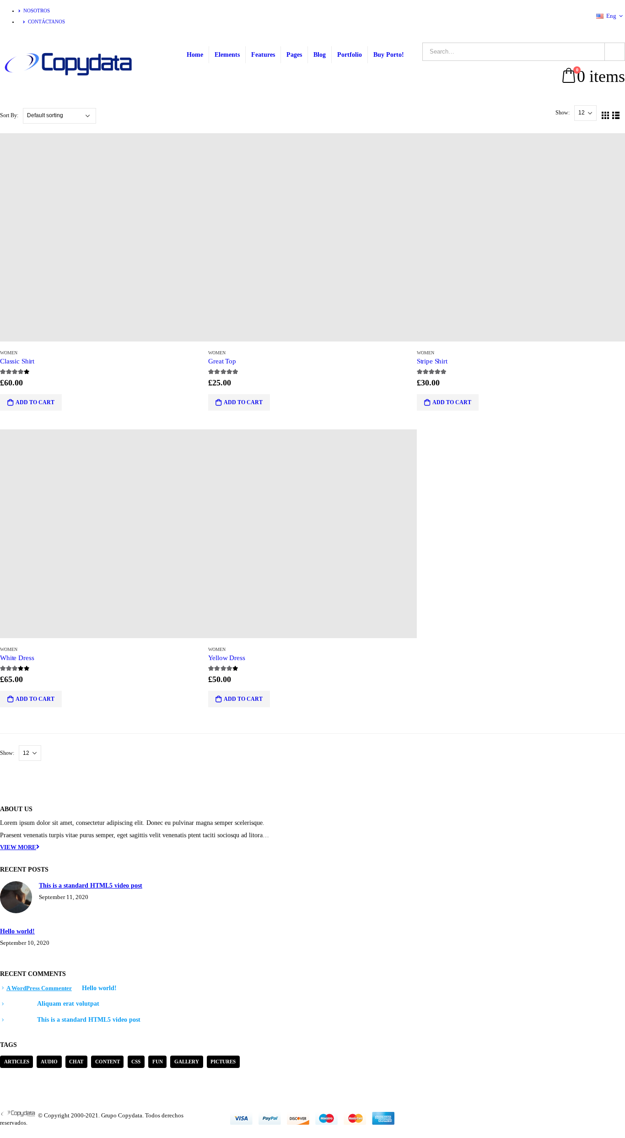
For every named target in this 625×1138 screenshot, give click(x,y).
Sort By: (10, 115)
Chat (76, 1061)
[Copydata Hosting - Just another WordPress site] (69, 64)
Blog (319, 54)
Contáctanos (46, 21)
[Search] (615, 51)
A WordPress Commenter (39, 988)
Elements (227, 54)
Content (107, 1061)
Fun (157, 1061)
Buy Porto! (388, 54)
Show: (563, 112)
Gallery (186, 1061)
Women (8, 352)
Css (135, 1061)
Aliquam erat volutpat (68, 1003)
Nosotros (36, 10)
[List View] (616, 115)
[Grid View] (605, 115)
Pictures (223, 1061)
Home (195, 54)
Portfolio (349, 54)
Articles (16, 1061)
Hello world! (17, 931)
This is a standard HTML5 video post (90, 885)
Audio (49, 1061)
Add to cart (35, 402)
